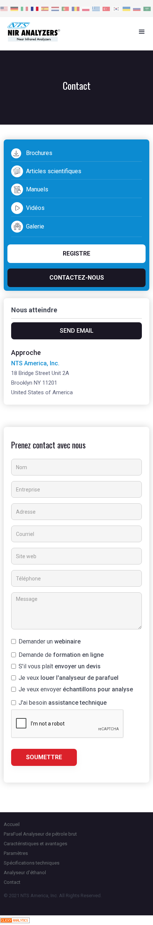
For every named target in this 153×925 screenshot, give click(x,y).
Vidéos (35, 207)
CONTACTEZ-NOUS (76, 277)
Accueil (12, 824)
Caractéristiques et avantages (35, 843)
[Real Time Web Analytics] (15, 920)
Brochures (39, 153)
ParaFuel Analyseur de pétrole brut (40, 834)
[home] (65, 32)
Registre (76, 253)
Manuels (37, 189)
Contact (12, 882)
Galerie (35, 226)
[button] (142, 32)
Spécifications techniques (31, 863)
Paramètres (16, 853)
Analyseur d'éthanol (25, 872)
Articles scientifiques (53, 171)
